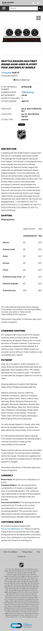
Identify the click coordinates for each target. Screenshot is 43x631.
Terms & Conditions (10, 552)
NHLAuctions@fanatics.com (12, 529)
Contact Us (21, 556)
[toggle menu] (4, 8)
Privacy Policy (27, 552)
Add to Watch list (22, 80)
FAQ (38, 552)
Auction (25, 119)
